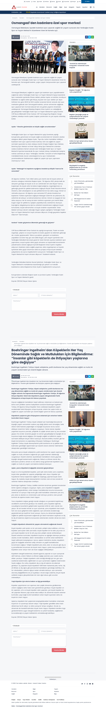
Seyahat (84, 7)
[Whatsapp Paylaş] (92, 37)
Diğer (60, 7)
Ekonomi (49, 7)
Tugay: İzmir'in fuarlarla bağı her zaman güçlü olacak (45, 12)
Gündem (42, 7)
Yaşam (78, 7)
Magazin (71, 7)
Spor (65, 7)
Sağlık (55, 7)
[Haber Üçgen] (19, 7)
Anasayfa (14, 18)
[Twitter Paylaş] (89, 37)
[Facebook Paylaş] (86, 37)
